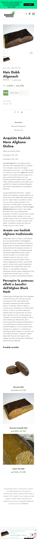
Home (4, 68)
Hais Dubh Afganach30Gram (18, 535)
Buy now (17, 341)
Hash (8, 68)
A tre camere (24, 241)
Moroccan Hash (18, 387)
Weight (5, 93)
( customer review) (16, 80)
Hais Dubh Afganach (9, 163)
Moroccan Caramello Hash (18, 428)
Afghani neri (24, 172)
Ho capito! (28, 5)
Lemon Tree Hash (19, 469)
